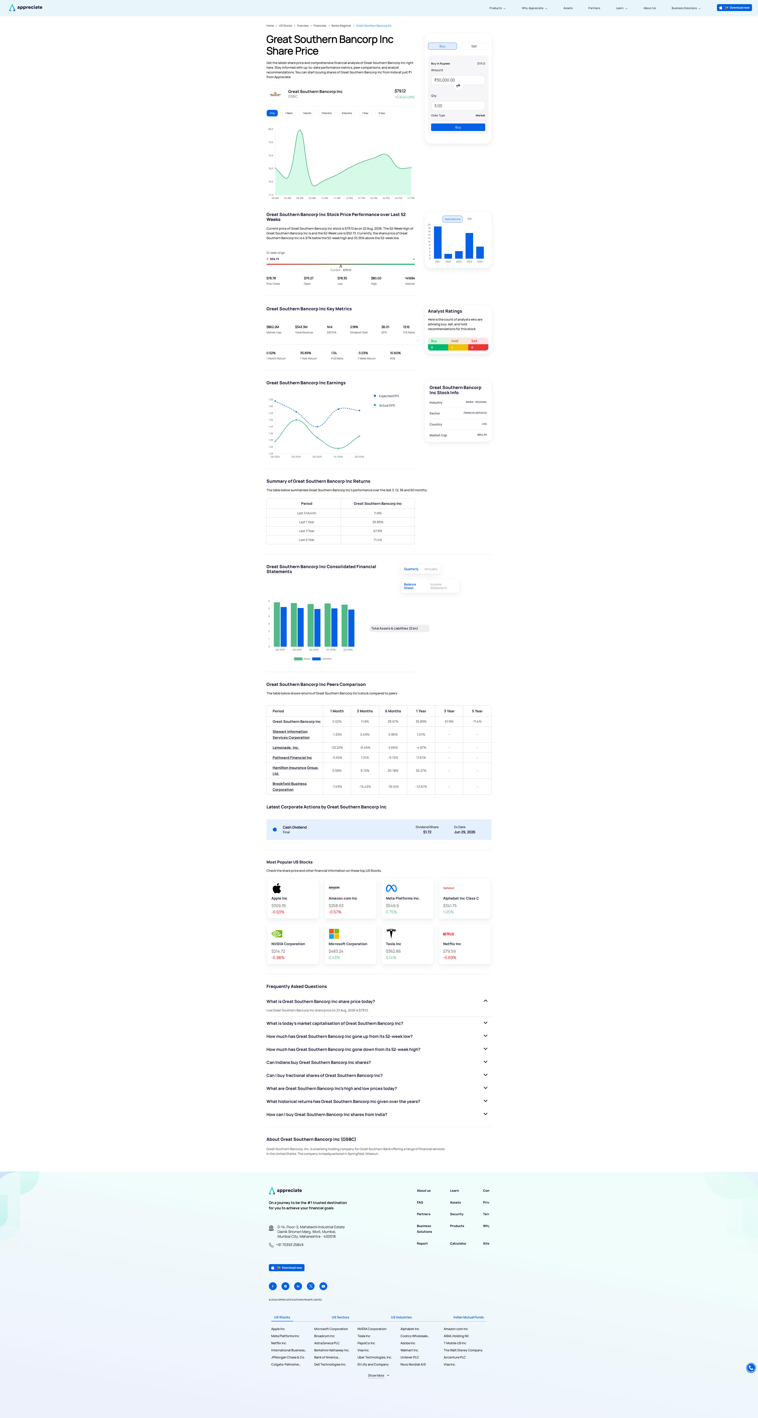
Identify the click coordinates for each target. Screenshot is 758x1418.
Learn (620, 8)
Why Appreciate (532, 8)
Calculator (458, 1243)
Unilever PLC (410, 1357)
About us (424, 1190)
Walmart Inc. (410, 1350)
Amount (437, 70)
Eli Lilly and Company (373, 1364)
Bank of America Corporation (326, 1357)
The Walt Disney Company (463, 1350)
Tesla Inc (363, 1336)
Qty (434, 95)
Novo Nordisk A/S (413, 1364)
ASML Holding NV (456, 1336)
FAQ (420, 1202)
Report (422, 1243)
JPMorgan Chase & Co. (288, 1357)
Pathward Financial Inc (292, 757)
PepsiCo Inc (366, 1343)
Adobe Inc (408, 1343)
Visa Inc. (363, 1350)
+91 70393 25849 (289, 1244)
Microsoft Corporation (331, 1329)
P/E (470, 219)
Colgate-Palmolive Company (285, 1364)
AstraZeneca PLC (327, 1343)
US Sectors (340, 1317)
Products (496, 8)
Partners (594, 8)
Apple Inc (278, 1329)
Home (270, 25)
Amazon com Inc (456, 1329)
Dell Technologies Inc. (330, 1364)
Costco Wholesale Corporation (414, 1336)
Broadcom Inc (324, 1336)
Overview (303, 25)
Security (456, 1214)
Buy (458, 127)
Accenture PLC (455, 1357)
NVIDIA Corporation (372, 1329)
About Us (650, 8)
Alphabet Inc (410, 1329)
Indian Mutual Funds (468, 1317)
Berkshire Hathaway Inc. (332, 1350)
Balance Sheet (410, 586)
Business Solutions (684, 8)
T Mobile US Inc (455, 1343)
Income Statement (439, 586)
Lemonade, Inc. (286, 747)
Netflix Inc (278, 1343)
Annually (430, 569)
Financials (320, 25)
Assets (568, 8)
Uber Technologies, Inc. (374, 1357)
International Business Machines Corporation (288, 1350)
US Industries (401, 1317)
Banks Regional (341, 25)
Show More (376, 1375)
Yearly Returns (452, 219)
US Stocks (285, 25)
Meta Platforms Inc (285, 1336)
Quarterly (411, 569)
